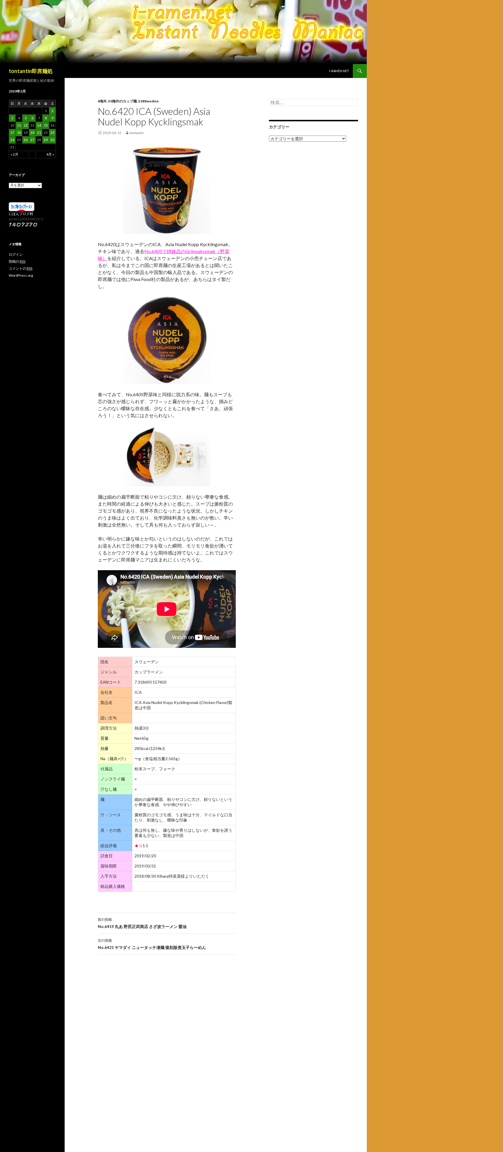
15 (46, 125)
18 (19, 132)
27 (32, 140)
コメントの (20, 268)
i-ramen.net (339, 71)
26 (26, 140)
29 (46, 140)
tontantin (137, 133)
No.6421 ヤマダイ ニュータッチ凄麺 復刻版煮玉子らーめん (152, 944)
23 (52, 132)
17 (12, 132)
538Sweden (148, 101)
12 (26, 125)
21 (39, 132)
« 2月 (14, 154)
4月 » (50, 154)
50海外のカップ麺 (122, 101)
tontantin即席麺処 (31, 71)
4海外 (102, 101)
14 (39, 125)
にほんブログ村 (21, 213)
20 (32, 132)
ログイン (16, 254)
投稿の (17, 261)
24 (12, 140)
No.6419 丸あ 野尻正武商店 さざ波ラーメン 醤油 (142, 923)
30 (52, 140)
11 (19, 125)
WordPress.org (21, 275)
